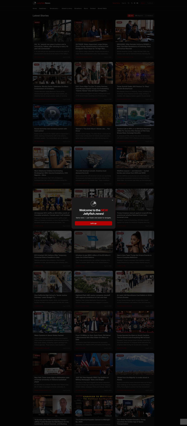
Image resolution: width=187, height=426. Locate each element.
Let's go (93, 223)
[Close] (112, 200)
